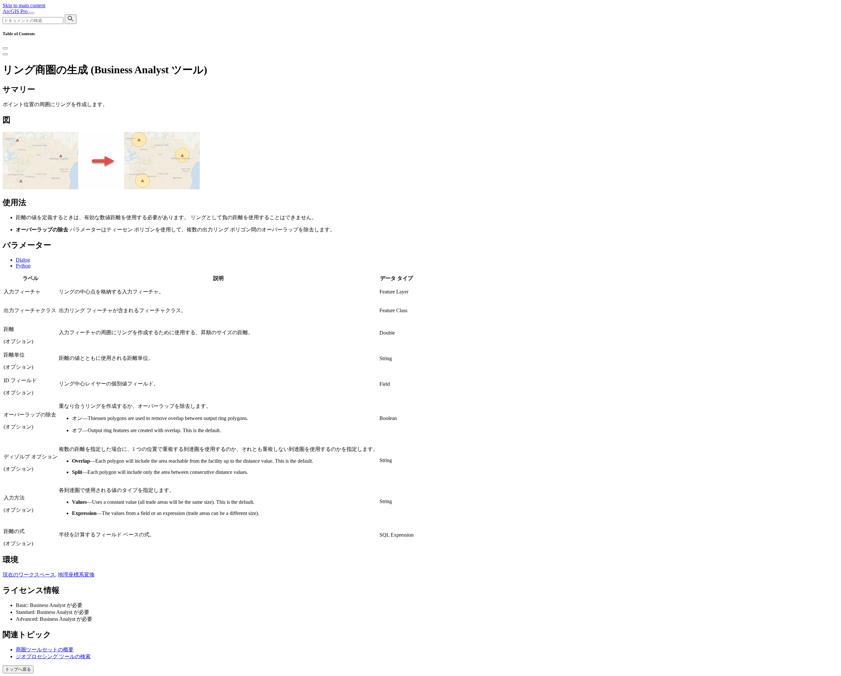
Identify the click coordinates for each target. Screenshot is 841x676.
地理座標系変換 (76, 574)
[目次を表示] (5, 54)
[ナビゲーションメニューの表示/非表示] (31, 13)
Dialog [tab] (23, 260)
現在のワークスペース (29, 574)
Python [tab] (23, 265)
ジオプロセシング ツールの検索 (53, 656)
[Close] (5, 48)
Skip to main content (24, 5)
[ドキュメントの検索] (71, 19)
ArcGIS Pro (16, 11)
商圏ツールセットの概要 (45, 649)
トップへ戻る (18, 669)
